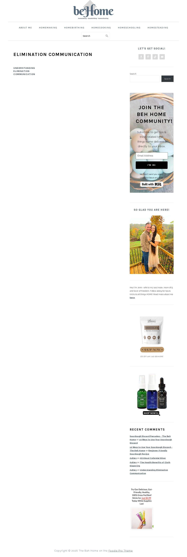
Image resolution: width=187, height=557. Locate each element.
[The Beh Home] (93, 19)
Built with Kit (151, 184)
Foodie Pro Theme (121, 550)
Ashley (133, 458)
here (132, 298)
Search (133, 74)
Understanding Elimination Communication (24, 71)
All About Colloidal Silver (153, 458)
